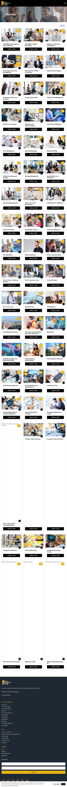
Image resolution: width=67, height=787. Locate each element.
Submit (33, 772)
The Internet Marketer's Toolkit (54, 413)
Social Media (5, 725)
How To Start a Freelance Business (10, 280)
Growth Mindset (52, 280)
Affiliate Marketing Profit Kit (55, 662)
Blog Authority (29, 307)
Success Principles (8, 229)
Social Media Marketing (10, 332)
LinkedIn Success (52, 385)
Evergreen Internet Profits (55, 439)
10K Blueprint (51, 307)
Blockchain (50, 332)
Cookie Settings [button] (56, 784)
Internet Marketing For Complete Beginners (10, 413)
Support (4, 751)
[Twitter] (8, 780)
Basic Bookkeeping (31, 151)
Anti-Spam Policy (6, 740)
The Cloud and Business (54, 124)
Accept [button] (63, 784)
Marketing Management (10, 203)
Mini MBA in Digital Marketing (31, 44)
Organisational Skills (31, 97)
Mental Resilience (30, 255)
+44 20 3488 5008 (6, 695)
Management (5, 719)
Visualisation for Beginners (55, 203)
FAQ (3, 749)
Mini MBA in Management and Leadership (11, 44)
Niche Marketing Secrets (10, 385)
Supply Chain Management (55, 97)
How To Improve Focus (32, 280)
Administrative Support (54, 71)
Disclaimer (4, 742)
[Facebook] (3, 780)
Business (4, 711)
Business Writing (52, 151)
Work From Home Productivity (30, 203)
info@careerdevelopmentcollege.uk (10, 691)
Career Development (7, 713)
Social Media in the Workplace (53, 177)
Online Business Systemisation (30, 359)
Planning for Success (31, 229)
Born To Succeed (8, 307)
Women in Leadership (9, 124)
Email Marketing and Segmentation (31, 386)
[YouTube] (17, 780)
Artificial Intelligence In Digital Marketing (10, 359)
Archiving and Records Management (10, 71)
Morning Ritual (7, 255)
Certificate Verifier (6, 753)
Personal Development (7, 723)
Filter (62, 25)
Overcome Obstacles (53, 229)
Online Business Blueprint (55, 359)
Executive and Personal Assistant (10, 98)
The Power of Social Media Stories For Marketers (33, 332)
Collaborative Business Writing (10, 177)
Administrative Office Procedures (31, 71)
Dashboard (4, 755)
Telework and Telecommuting (30, 125)
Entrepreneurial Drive (10, 550)
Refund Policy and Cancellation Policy (11, 734)
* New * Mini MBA (6, 706)
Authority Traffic (30, 662)
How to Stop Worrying (54, 255)
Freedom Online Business (33, 439)
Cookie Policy (5, 736)
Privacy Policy (5, 738)
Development (5, 715)
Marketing (4, 721)
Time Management (9, 151)
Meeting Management (31, 176)
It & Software (5, 717)
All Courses (4, 704)
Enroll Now (11, 49)
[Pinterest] (22, 780)
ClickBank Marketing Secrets (53, 551)
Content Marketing (31, 550)
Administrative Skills (6, 709)
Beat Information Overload (11, 662)
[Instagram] (13, 780)
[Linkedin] (27, 780)
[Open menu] (65, 3)
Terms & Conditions (6, 732)
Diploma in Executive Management (53, 44)
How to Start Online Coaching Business (9, 524)
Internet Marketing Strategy (31, 413)
